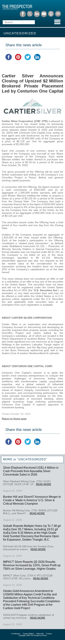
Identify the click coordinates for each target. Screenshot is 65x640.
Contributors (15, 634)
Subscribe (40, 634)
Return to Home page (14, 418)
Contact (49, 634)
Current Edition (28, 634)
